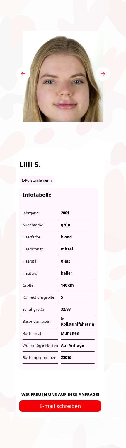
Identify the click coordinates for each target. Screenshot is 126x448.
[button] (23, 74)
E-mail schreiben (60, 405)
